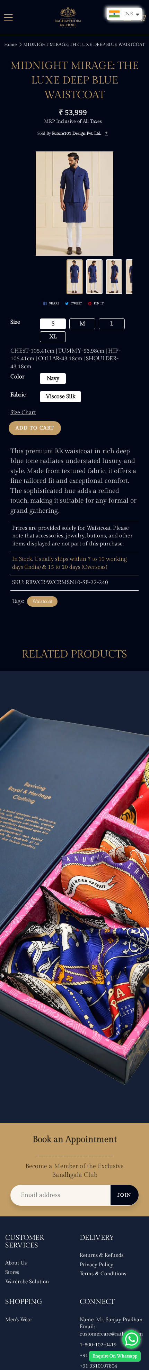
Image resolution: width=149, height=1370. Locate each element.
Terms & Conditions (103, 1274)
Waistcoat (42, 601)
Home (10, 44)
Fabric (18, 395)
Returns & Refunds (101, 1255)
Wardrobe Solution (27, 1282)
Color (17, 376)
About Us (16, 1263)
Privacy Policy (96, 1265)
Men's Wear (18, 1320)
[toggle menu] (8, 17)
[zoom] (74, 203)
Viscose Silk (60, 396)
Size (15, 322)
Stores (12, 1272)
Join (124, 1195)
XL (53, 336)
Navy (53, 378)
